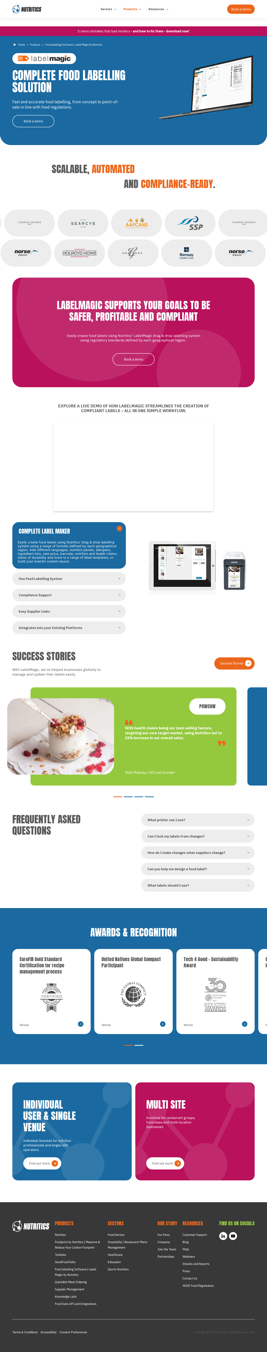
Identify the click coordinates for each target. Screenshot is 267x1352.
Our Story (163, 1235)
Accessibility (49, 1332)
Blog (186, 1242)
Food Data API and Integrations (75, 1304)
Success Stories (231, 663)
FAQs (186, 1249)
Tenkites (60, 1255)
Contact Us (190, 1278)
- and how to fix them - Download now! (160, 31)
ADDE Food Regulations (198, 1285)
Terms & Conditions (25, 1332)
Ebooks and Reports (196, 1264)
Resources (157, 9)
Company (163, 1242)
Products (131, 9)
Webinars (189, 1256)
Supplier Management (69, 1289)
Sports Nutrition (118, 1269)
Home (22, 44)
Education (114, 1262)
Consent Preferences (73, 1332)
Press (186, 1271)
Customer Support (195, 1235)
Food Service (116, 1235)
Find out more (39, 1163)
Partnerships (165, 1256)
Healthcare (115, 1255)
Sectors (107, 9)
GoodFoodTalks (65, 1262)
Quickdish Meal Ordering (71, 1282)
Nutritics (60, 1235)
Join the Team (166, 1249)
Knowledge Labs (66, 1296)
